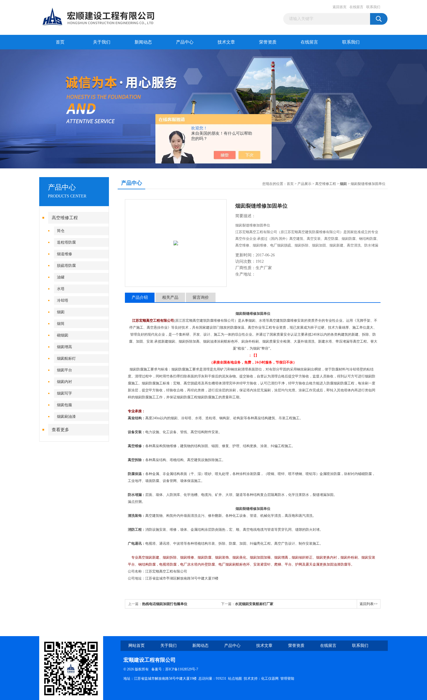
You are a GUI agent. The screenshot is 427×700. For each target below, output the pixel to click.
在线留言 (356, 7)
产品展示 (304, 184)
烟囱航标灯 (66, 358)
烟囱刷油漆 (66, 416)
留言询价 (201, 297)
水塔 (60, 289)
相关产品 (170, 297)
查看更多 (60, 429)
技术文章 (226, 42)
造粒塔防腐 (66, 242)
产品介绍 (140, 297)
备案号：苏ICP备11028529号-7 (173, 669)
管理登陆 (287, 678)
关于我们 (101, 42)
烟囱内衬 (64, 381)
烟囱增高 (64, 347)
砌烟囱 (62, 335)
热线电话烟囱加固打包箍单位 (164, 604)
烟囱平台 (64, 370)
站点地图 (235, 678)
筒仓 (60, 230)
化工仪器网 (270, 678)
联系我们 (373, 7)
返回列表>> (369, 604)
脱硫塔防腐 (66, 265)
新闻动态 (143, 42)
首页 (60, 42)
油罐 (60, 277)
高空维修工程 (65, 217)
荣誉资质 (268, 42)
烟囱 (60, 312)
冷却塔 (62, 300)
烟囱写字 (64, 393)
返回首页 (340, 7)
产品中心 (184, 42)
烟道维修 (64, 254)
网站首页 (136, 645)
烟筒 (60, 323)
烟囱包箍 (64, 405)
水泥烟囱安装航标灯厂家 (254, 604)
